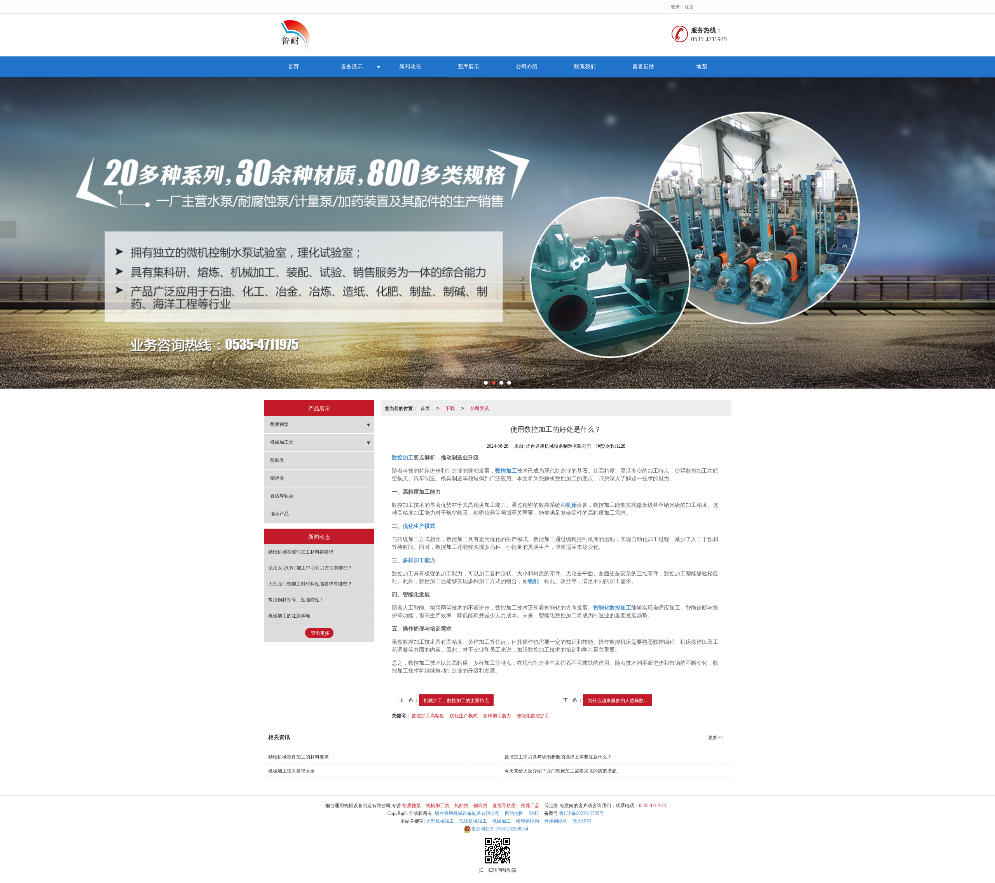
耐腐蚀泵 (279, 424)
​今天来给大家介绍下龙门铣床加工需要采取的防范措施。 (562, 771)
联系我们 (585, 67)
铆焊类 (277, 478)
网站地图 (514, 813)
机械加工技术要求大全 (291, 771)
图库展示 (468, 67)
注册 (689, 6)
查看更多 (320, 633)
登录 (675, 6)
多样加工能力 (497, 715)
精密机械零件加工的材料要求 (298, 757)
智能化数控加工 (533, 715)
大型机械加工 (440, 821)
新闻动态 (410, 67)
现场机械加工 (473, 821)
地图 (701, 67)
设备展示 (352, 67)
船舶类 (277, 460)
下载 (450, 408)
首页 (293, 67)
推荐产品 (279, 514)
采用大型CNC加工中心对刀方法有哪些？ (310, 568)
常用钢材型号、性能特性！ (296, 600)
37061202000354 (499, 829)
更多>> (715, 737)
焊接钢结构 (555, 821)
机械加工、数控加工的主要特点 (456, 700)
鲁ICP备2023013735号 (581, 813)
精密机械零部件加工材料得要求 (300, 552)
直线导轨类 (281, 496)
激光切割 (582, 821)
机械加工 (501, 821)
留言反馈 (643, 67)
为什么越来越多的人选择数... (617, 700)
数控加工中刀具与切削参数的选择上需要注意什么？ (558, 757)
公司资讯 (479, 408)
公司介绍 (527, 67)
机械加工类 (281, 442)
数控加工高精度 (428, 715)
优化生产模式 (464, 715)
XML (534, 813)
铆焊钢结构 (527, 821)
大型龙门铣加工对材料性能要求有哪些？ (310, 584)
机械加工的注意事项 (289, 615)
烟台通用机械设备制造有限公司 (467, 813)
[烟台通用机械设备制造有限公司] (298, 35)
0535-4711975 (652, 805)
